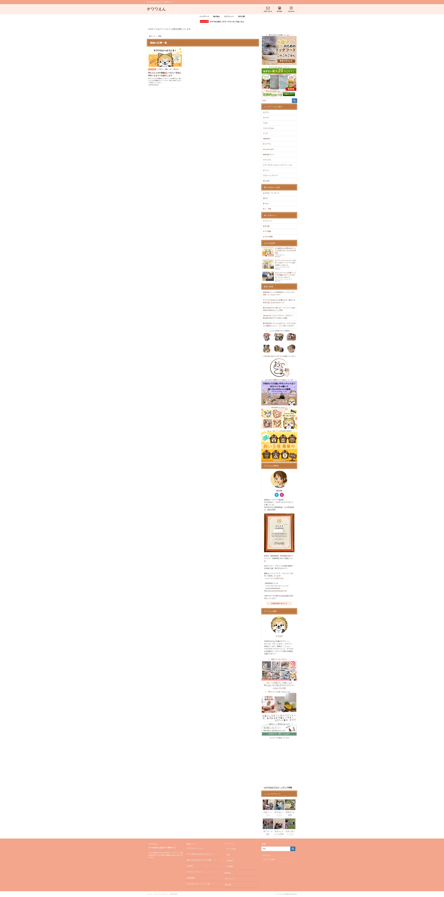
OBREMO (266, 138)
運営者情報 (191, 878)
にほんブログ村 (279, 688)
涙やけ (265, 198)
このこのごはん (268, 128)
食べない (266, 203)
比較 (228, 855)
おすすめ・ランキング (271, 193)
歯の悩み (216, 16)
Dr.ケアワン (267, 144)
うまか (265, 123)
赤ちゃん (176, 69)
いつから (160, 69)
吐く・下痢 (267, 209)
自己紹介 (190, 866)
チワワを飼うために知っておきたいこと (200, 854)
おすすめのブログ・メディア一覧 (198, 884)
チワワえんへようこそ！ (195, 848)
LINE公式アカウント (279, 603)
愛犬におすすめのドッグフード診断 (199, 860)
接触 (166, 69)
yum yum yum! (268, 149)
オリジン (266, 170)
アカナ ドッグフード (270, 175)
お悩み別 (230, 860)
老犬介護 (241, 16)
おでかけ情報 (268, 236)
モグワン (266, 112)
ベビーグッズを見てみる (275, 578)
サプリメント (229, 16)
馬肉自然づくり (268, 154)
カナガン (266, 117)
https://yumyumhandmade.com (275, 591)
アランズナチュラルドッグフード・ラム (277, 165)
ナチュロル (267, 159)
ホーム (149, 894)
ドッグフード (204, 16)
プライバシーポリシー (194, 872)
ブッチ (265, 133)
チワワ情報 (152, 69)
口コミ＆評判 (231, 849)
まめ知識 (230, 866)
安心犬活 (266, 181)
